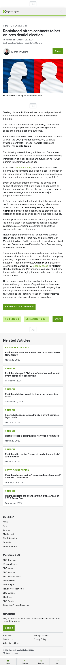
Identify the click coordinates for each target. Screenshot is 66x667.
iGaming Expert (10, 564)
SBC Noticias (9, 572)
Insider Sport (9, 584)
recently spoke (40, 266)
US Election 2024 (36, 319)
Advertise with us (11, 643)
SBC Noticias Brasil (12, 576)
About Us (7, 635)
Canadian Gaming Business (16, 605)
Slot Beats (8, 597)
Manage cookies (41, 635)
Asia (5, 526)
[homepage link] (11, 11)
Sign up (9, 627)
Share (58, 51)
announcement (23, 167)
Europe (6, 530)
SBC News (8, 568)
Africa (5, 521)
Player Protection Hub (13, 588)
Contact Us (8, 639)
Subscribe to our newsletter (19, 306)
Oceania (7, 542)
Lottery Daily (9, 580)
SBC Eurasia (9, 593)
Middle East (8, 534)
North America (10, 538)
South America (10, 546)
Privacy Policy (40, 639)
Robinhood (12, 319)
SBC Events (8, 601)
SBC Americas (9, 560)
